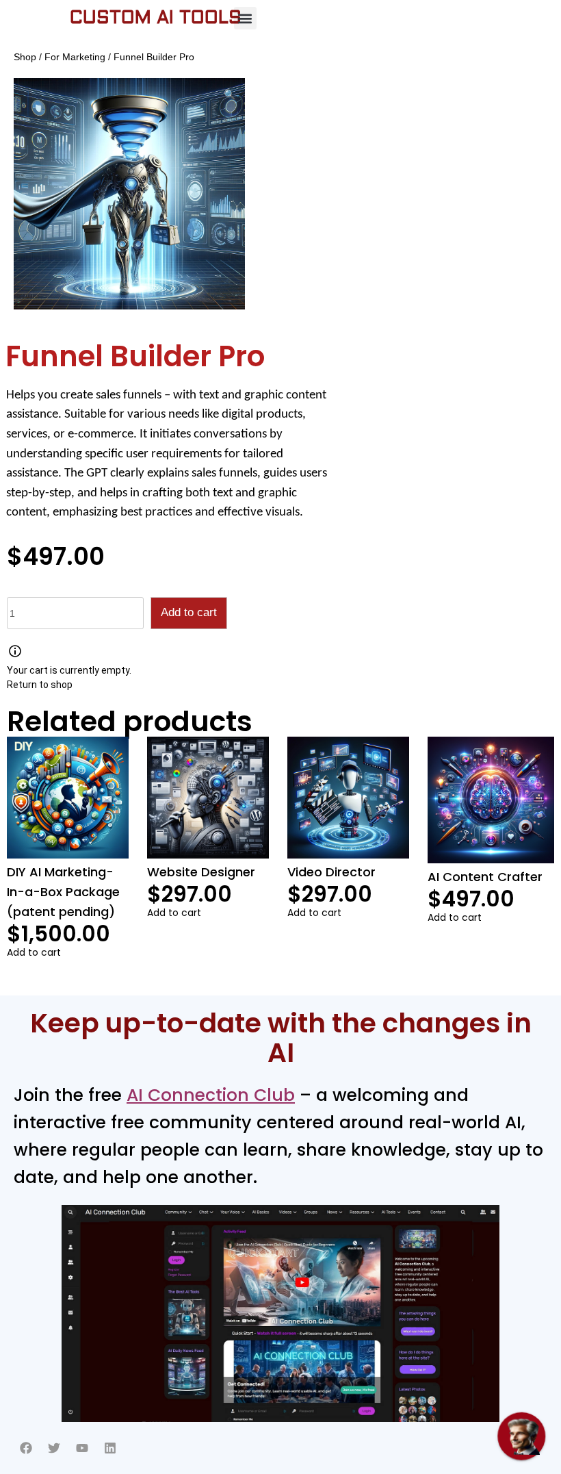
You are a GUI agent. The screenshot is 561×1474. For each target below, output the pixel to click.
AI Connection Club (211, 1095)
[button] (245, 18)
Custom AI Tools (156, 18)
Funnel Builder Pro (135, 356)
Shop (25, 56)
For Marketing (74, 56)
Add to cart (189, 612)
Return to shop (40, 684)
